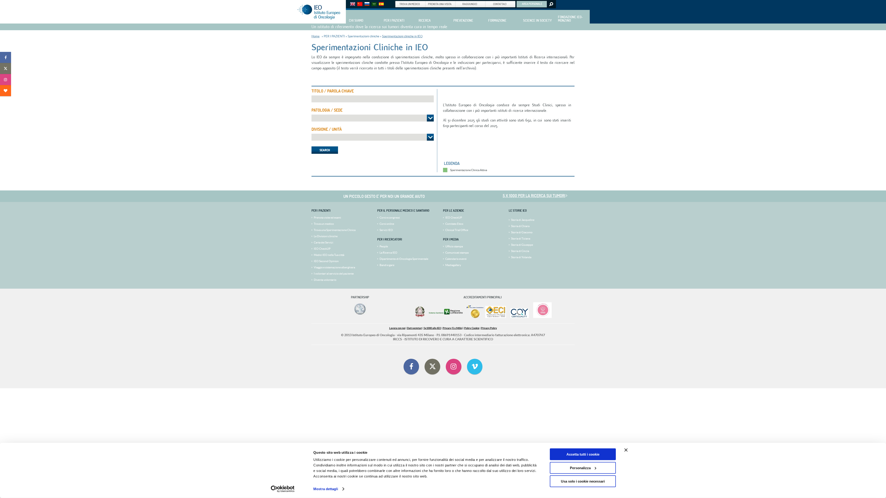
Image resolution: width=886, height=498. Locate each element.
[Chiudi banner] (626, 450)
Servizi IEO (386, 229)
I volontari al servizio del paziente (334, 273)
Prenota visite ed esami (327, 217)
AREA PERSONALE (532, 3)
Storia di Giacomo (522, 232)
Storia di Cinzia (520, 250)
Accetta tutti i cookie (582, 454)
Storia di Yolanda (521, 257)
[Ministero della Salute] (419, 317)
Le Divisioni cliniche (326, 236)
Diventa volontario (325, 279)
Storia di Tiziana (520, 238)
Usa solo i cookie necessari (583, 481)
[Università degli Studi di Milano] (359, 314)
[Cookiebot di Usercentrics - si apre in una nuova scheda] (283, 489)
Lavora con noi (397, 328)
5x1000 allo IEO (432, 328)
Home (315, 36)
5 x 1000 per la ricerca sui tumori (534, 195)
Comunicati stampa (457, 252)
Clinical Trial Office (456, 229)
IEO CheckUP (322, 248)
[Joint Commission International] (475, 317)
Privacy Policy (489, 328)
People (384, 246)
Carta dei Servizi (323, 242)
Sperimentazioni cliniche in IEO (402, 36)
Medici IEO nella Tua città (329, 254)
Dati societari (414, 328)
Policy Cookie (471, 328)
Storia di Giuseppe (522, 244)
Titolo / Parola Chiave (332, 91)
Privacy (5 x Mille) (453, 328)
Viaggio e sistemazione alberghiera (334, 267)
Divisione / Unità (326, 129)
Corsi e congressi (390, 217)
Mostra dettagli (325, 489)
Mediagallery (453, 265)
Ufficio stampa (454, 246)
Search (551, 4)
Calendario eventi (456, 258)
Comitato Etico (454, 223)
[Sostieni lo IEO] (5, 90)
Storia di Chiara (520, 226)
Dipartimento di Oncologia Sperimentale (404, 258)
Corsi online (387, 223)
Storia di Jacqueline (522, 219)
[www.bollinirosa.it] (541, 317)
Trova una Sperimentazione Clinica (335, 229)
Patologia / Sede (326, 110)
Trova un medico (324, 223)
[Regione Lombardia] (446, 317)
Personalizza (580, 468)
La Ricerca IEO (388, 252)
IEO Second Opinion (326, 261)
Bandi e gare (387, 265)
